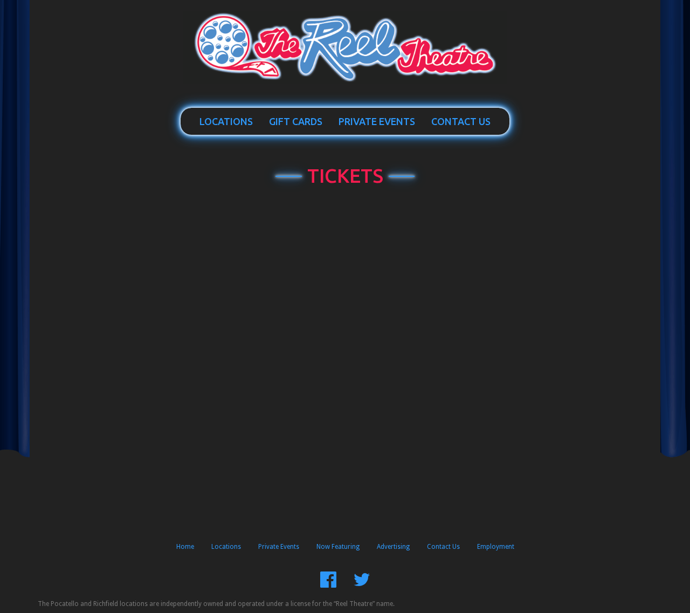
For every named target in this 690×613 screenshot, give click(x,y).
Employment (495, 546)
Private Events (377, 121)
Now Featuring (338, 546)
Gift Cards (295, 121)
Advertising (393, 546)
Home (185, 546)
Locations (226, 121)
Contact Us (461, 121)
